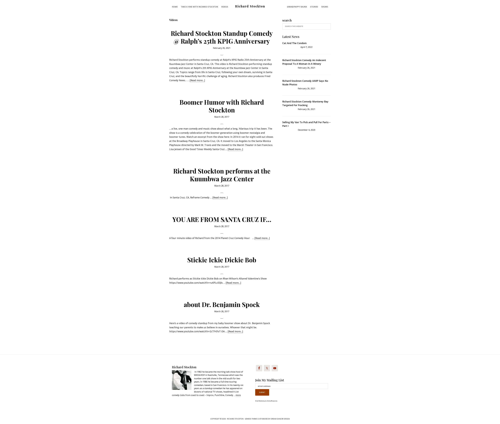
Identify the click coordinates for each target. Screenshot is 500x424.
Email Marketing (260, 401)
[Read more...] (197, 81)
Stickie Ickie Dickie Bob (221, 260)
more (238, 395)
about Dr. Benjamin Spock (222, 304)
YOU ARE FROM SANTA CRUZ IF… (221, 219)
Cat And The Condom (294, 43)
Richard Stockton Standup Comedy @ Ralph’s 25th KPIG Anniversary (222, 37)
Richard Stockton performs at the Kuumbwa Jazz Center (221, 175)
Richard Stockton (250, 6)
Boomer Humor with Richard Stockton (222, 106)
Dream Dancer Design (280, 419)
